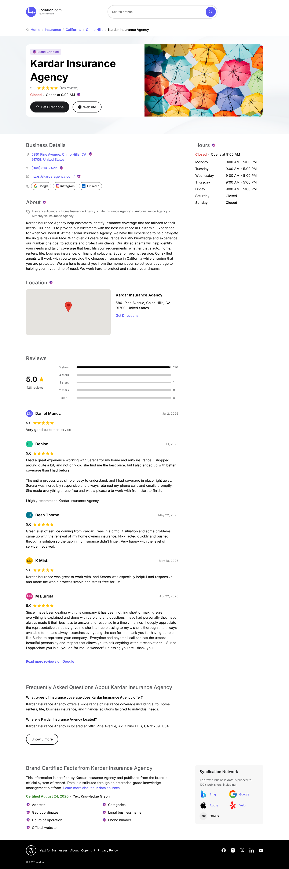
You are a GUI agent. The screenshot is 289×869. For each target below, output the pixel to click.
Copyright (88, 850)
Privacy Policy (108, 850)
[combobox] (162, 12)
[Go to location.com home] (44, 12)
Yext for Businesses (54, 850)
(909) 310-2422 (44, 168)
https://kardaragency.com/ (53, 176)
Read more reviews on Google (50, 661)
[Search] (211, 12)
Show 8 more (42, 739)
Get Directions (127, 315)
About (74, 850)
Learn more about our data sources (91, 788)
